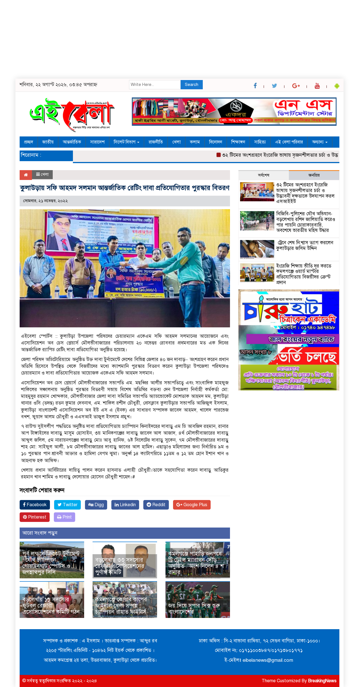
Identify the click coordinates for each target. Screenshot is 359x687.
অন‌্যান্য (318, 142)
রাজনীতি (156, 142)
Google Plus (194, 505)
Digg (98, 505)
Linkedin (127, 505)
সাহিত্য (260, 142)
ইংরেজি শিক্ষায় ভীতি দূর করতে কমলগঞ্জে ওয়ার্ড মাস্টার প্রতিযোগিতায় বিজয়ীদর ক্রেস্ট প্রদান (303, 274)
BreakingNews (322, 681)
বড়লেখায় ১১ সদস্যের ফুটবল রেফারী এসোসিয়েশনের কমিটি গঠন (51, 605)
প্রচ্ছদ (28, 142)
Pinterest (36, 517)
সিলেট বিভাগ (125, 142)
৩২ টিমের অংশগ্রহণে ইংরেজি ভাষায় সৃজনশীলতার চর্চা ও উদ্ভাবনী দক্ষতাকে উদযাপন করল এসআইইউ (305, 193)
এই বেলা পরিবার (289, 142)
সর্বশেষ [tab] (263, 175)
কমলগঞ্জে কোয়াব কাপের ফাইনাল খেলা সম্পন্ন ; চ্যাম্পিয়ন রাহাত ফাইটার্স (121, 605)
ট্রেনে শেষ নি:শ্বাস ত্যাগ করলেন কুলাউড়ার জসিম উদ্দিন (304, 245)
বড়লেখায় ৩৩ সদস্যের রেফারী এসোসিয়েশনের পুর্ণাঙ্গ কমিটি (119, 566)
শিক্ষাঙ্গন (238, 142)
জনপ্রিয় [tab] (314, 175)
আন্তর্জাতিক (72, 142)
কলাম (195, 142)
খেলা (176, 142)
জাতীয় (48, 142)
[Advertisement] (168, 39)
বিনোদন (215, 142)
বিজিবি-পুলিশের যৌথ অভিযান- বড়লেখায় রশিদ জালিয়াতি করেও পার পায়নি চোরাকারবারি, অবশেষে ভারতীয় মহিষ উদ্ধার (305, 222)
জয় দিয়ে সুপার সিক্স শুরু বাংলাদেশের (194, 608)
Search (191, 84)
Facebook (36, 505)
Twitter (69, 505)
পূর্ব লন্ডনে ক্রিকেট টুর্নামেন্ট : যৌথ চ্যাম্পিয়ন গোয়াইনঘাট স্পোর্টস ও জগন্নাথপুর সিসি (50, 563)
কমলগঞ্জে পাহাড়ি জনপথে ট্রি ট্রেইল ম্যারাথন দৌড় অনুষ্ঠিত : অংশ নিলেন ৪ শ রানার (196, 563)
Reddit (158, 505)
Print (66, 517)
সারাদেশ (97, 142)
